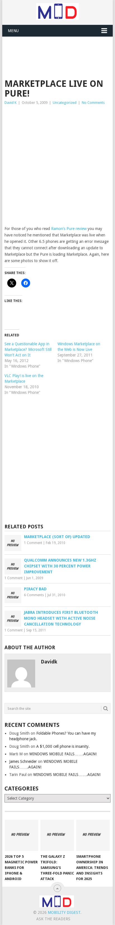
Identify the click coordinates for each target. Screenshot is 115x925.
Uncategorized (64, 102)
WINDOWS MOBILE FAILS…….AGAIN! (63, 754)
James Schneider (23, 761)
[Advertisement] (59, 50)
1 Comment (33, 543)
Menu (13, 30)
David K (10, 102)
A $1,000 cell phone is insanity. (63, 746)
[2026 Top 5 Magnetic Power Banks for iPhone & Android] (21, 835)
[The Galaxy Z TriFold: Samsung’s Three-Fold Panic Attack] (57, 835)
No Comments (93, 102)
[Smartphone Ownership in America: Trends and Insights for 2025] (93, 835)
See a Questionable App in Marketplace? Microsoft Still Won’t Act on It (28, 349)
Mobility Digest (64, 912)
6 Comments (34, 595)
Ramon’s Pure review (69, 228)
